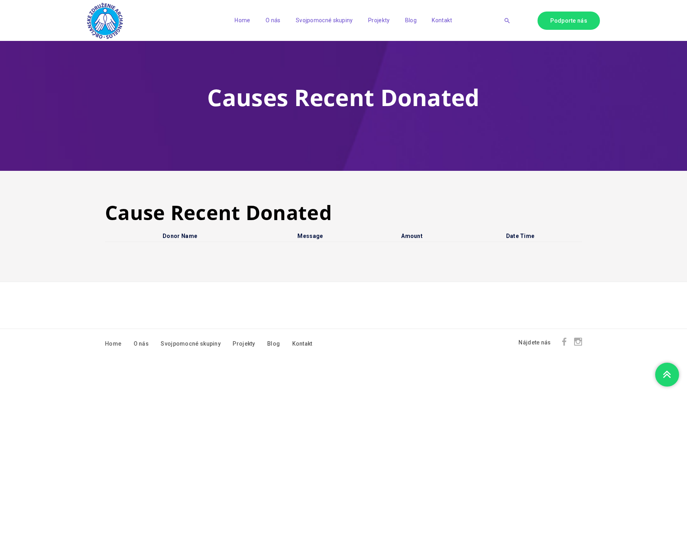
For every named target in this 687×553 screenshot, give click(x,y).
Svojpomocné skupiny (324, 20)
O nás (273, 20)
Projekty (379, 20)
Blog (411, 20)
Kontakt (442, 20)
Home (242, 20)
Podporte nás (568, 20)
